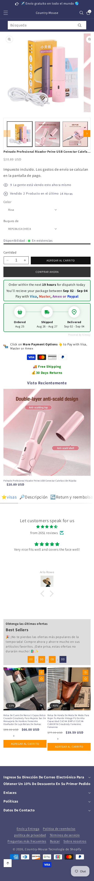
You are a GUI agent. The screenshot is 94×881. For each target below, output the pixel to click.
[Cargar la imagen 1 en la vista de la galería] (19, 134)
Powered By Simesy (79, 334)
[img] (47, 527)
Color (7, 202)
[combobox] (47, 25)
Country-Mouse (36, 849)
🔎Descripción (33, 497)
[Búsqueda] (79, 25)
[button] (8, 13)
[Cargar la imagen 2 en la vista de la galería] (47, 134)
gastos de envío (56, 169)
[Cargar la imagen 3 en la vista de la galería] (75, 134)
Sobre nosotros (74, 841)
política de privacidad (30, 835)
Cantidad (9, 252)
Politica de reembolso (59, 829)
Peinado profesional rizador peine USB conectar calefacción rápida (39, 480)
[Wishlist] (41, 679)
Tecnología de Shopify (64, 849)
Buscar (55, 841)
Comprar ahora (47, 271)
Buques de (11, 221)
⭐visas (9, 497)
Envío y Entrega (28, 829)
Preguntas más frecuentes (27, 841)
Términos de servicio (65, 835)
